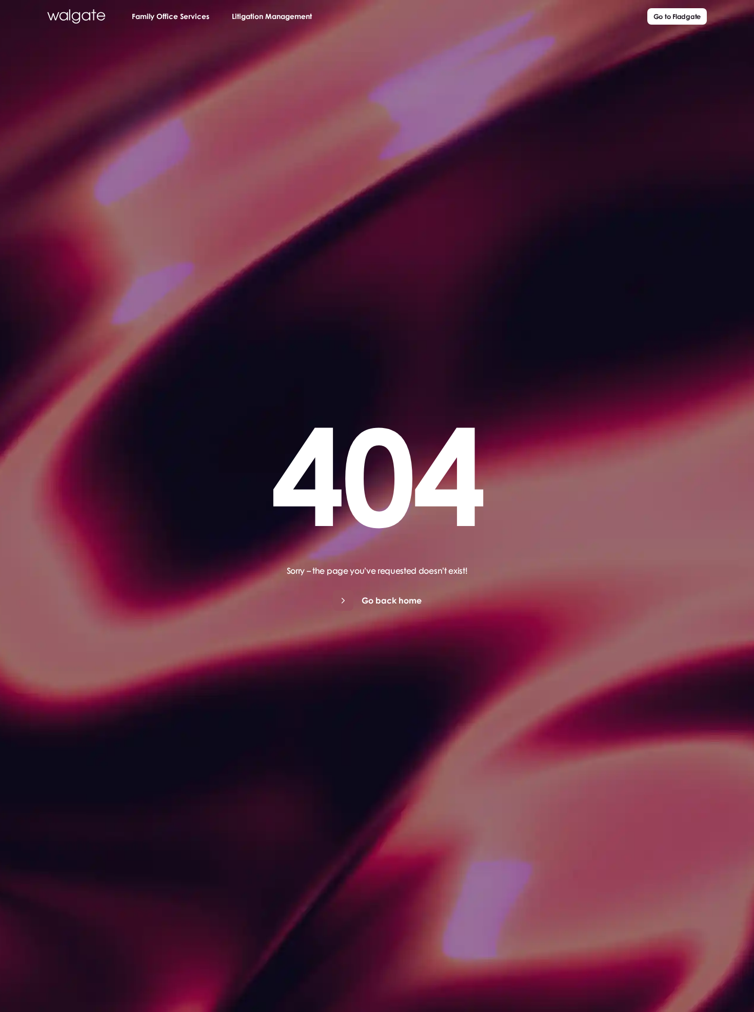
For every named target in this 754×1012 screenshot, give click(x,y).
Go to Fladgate (677, 16)
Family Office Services (170, 16)
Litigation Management (272, 16)
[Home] (76, 16)
